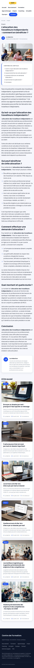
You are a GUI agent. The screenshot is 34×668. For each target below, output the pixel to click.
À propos (4, 14)
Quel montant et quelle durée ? (13, 79)
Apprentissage (6, 11)
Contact (13, 14)
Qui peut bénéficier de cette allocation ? (16, 73)
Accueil (4, 7)
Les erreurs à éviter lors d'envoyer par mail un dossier (14, 485)
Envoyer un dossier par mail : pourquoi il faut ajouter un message (16, 406)
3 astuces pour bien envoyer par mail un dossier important (14, 445)
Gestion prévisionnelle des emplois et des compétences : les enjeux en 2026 (13, 607)
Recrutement (12, 7)
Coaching (21, 11)
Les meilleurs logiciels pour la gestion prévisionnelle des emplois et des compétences (14, 565)
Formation (21, 7)
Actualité (28, 11)
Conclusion (8, 82)
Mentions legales (6, 649)
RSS (13, 649)
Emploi (15, 11)
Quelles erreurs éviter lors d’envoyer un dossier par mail (14, 524)
